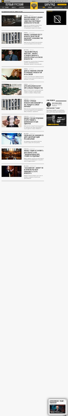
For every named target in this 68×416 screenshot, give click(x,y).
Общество (26, 99)
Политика (26, 15)
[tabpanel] (56, 120)
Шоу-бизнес (26, 133)
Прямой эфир (49, 11)
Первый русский (14, 4)
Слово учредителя (50, 100)
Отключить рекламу (62, 4)
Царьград (50, 4)
